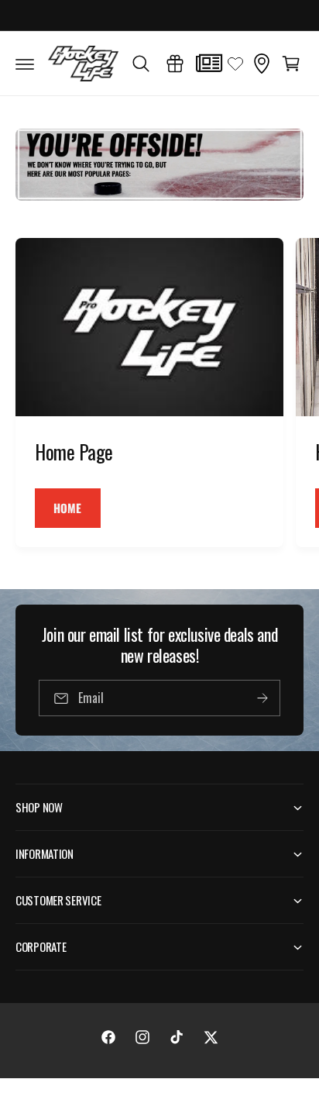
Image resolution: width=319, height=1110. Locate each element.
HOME (67, 507)
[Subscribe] (262, 698)
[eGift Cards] (175, 64)
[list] (159, 395)
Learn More (232, 14)
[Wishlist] (235, 63)
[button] (25, 64)
